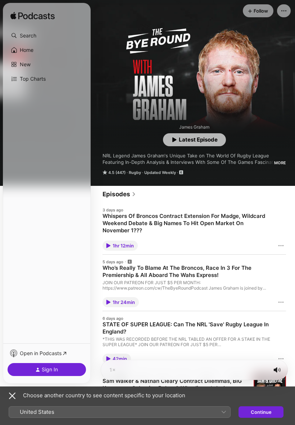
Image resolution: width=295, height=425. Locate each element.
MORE (280, 162)
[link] (119, 194)
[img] (32, 16)
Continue (261, 412)
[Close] (12, 396)
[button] (47, 36)
